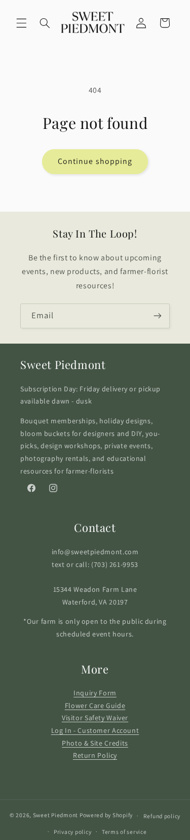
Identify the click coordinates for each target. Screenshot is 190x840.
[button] (21, 23)
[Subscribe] (157, 316)
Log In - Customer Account (95, 730)
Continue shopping (95, 161)
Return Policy (95, 755)
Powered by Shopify (106, 815)
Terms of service (124, 831)
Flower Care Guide (95, 705)
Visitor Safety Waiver (95, 717)
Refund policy (162, 816)
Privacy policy (72, 831)
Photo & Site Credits (95, 743)
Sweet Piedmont (55, 815)
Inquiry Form (95, 692)
